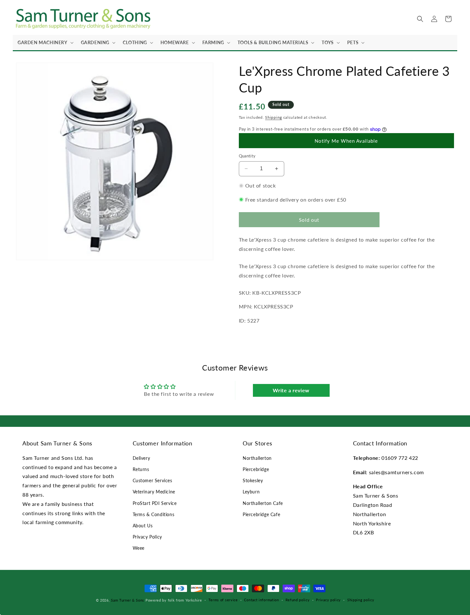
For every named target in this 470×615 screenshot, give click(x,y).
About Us (143, 525)
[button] (44, 42)
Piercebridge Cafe (261, 514)
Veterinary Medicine (154, 491)
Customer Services (152, 480)
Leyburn (251, 491)
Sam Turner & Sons (127, 600)
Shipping (273, 117)
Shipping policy (360, 600)
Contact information (261, 600)
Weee (139, 548)
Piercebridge (256, 469)
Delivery (141, 458)
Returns (141, 469)
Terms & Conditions (154, 514)
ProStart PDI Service (155, 503)
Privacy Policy (147, 536)
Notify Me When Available (346, 141)
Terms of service (223, 600)
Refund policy (298, 600)
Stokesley (253, 480)
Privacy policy (328, 600)
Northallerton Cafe (263, 503)
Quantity (247, 155)
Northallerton (257, 458)
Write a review (291, 390)
